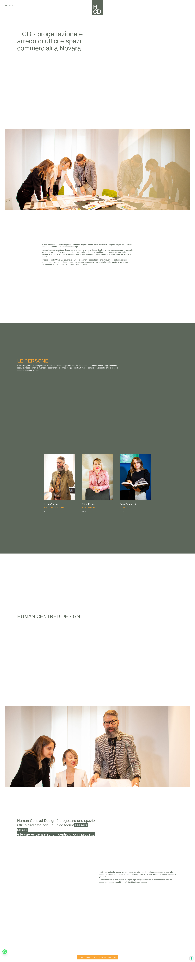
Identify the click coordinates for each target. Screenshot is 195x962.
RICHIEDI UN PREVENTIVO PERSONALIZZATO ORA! (97, 957)
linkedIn (46, 511)
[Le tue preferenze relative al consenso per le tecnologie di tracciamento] (191, 958)
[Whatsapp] (4, 951)
